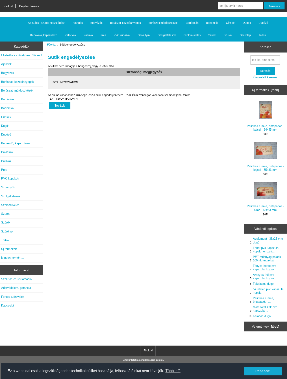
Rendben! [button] (262, 371)
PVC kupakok (122, 35)
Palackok (70, 35)
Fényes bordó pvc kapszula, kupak (264, 267)
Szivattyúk (144, 35)
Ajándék (78, 22)
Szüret (212, 35)
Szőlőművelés (192, 35)
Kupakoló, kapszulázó (43, 35)
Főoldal (7, 6)
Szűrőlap (245, 35)
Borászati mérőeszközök (163, 22)
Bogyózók (96, 22)
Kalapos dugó (262, 316)
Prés (103, 35)
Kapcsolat (7, 305)
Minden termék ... (12, 257)
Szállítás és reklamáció (16, 279)
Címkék (230, 22)
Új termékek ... (10, 249)
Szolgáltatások (167, 35)
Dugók (247, 22)
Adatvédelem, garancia (16, 287)
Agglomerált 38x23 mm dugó (268, 240)
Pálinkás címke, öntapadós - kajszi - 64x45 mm (265, 127)
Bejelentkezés (29, 6)
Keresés (265, 47)
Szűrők (228, 35)
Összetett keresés (265, 77)
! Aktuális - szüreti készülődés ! (46, 22)
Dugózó (263, 22)
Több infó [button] (172, 371)
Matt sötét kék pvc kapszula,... (265, 308)
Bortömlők (212, 22)
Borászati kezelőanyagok (125, 22)
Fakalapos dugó (263, 283)
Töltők (262, 35)
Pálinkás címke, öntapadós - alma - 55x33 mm (265, 207)
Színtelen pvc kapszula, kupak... (268, 290)
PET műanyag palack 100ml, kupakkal (267, 258)
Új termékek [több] (265, 90)
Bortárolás (192, 22)
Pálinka (88, 35)
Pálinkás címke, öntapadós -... (263, 299)
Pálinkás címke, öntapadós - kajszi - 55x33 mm (265, 167)
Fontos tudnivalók (12, 296)
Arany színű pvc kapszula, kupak (263, 276)
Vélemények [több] (265, 326)
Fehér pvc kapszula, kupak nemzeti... (266, 249)
